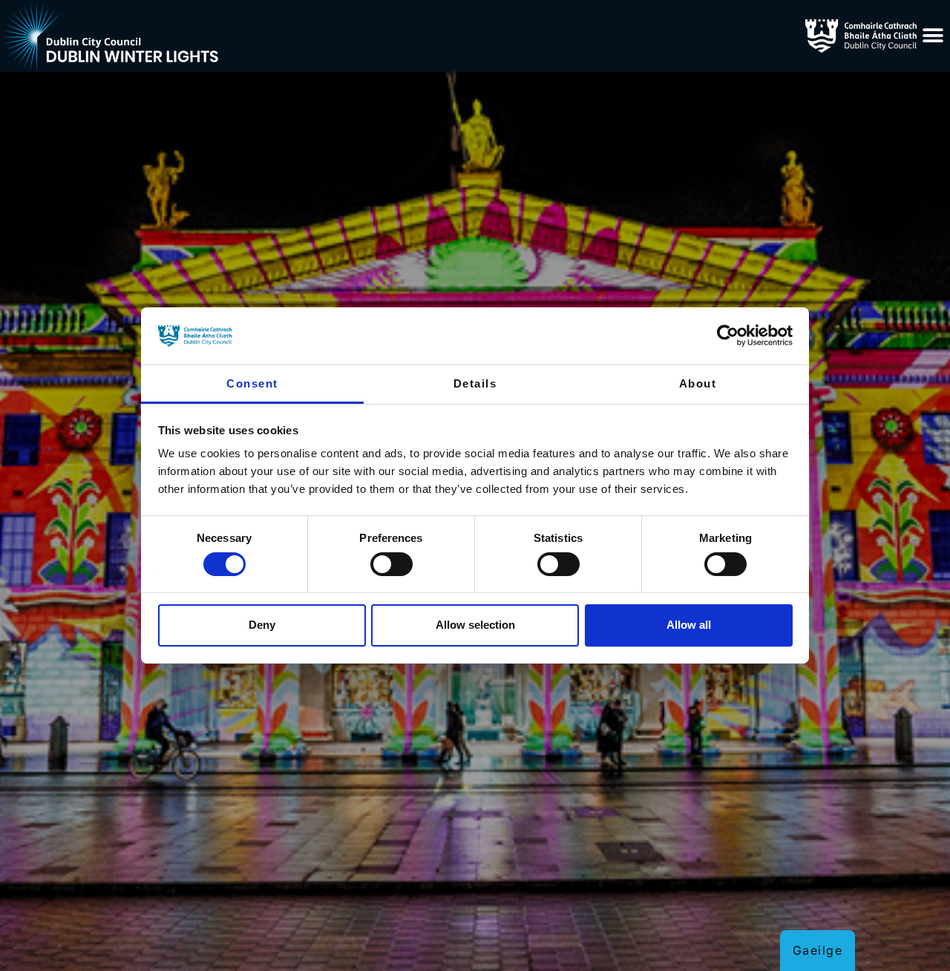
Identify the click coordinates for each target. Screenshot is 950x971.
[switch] (391, 564)
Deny (262, 624)
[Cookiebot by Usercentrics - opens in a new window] (728, 335)
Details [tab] (475, 383)
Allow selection (475, 624)
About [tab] (698, 383)
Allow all (688, 624)
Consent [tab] (252, 383)
